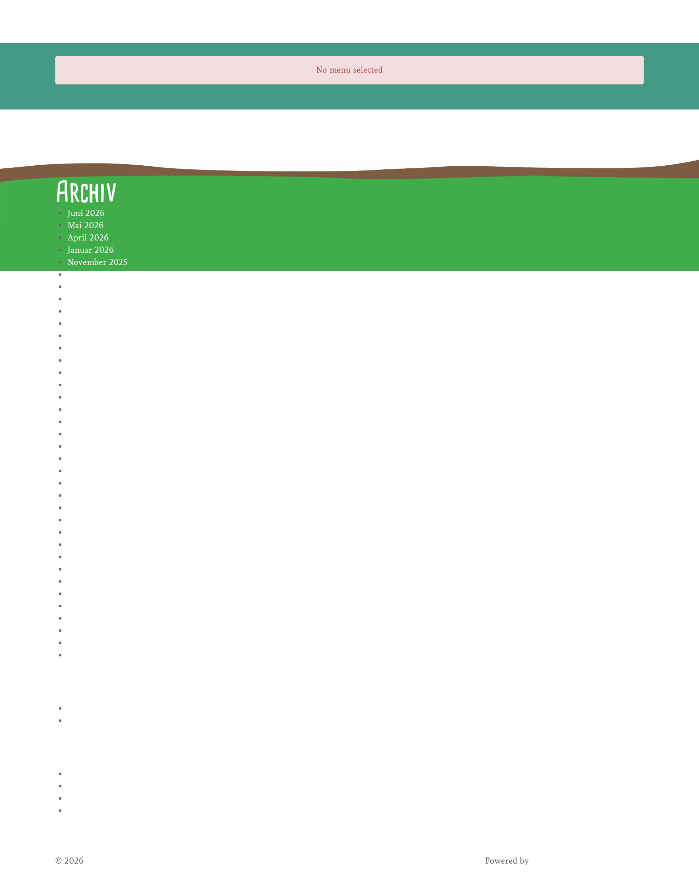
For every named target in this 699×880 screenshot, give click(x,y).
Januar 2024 (91, 373)
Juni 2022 (86, 569)
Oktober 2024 (94, 299)
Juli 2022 (85, 557)
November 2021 (97, 655)
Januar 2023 (90, 508)
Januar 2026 (91, 250)
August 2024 (91, 323)
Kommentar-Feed (100, 798)
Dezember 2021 (97, 643)
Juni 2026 (86, 213)
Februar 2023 (93, 495)
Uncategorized (94, 720)
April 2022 (88, 594)
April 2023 (88, 471)
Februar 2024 (93, 360)
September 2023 (98, 409)
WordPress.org (95, 811)
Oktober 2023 (94, 397)
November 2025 (97, 262)
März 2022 (88, 606)
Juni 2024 (86, 348)
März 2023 (88, 483)
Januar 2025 (90, 274)
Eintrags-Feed (93, 786)
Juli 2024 (85, 336)
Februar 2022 (93, 618)
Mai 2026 (85, 225)
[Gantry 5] (93, 21)
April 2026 (88, 238)
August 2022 (91, 544)
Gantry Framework (568, 861)
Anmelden (87, 774)
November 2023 (97, 385)
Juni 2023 (86, 446)
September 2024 (98, 311)
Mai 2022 (85, 581)
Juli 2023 (84, 434)
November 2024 (98, 287)
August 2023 (91, 422)
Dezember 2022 (97, 520)
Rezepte (82, 708)
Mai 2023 (85, 459)
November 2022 (98, 532)
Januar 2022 (91, 630)
